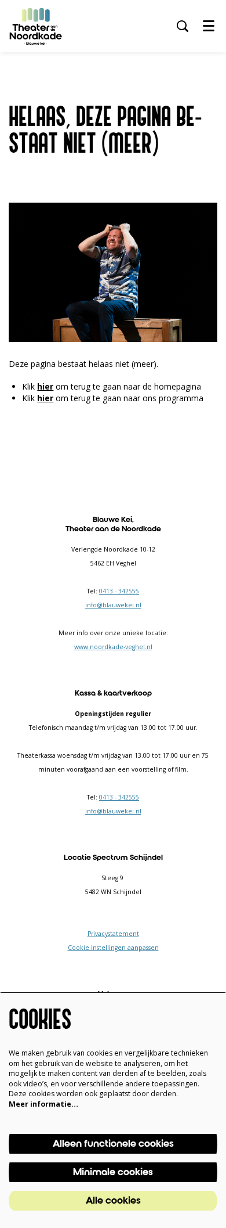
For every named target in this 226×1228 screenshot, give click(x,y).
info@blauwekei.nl (113, 605)
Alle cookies (113, 1201)
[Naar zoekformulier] (182, 26)
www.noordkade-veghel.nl (113, 647)
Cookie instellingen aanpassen (113, 947)
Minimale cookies (113, 1172)
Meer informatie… (43, 1104)
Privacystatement (113, 934)
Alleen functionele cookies (113, 1144)
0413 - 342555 (119, 591)
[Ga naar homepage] (36, 26)
